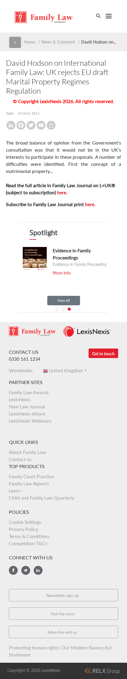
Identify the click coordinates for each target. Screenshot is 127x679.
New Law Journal (27, 406)
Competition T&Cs (28, 543)
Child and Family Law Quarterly (41, 497)
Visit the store (62, 613)
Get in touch (103, 353)
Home (29, 41)
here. (62, 192)
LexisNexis (19, 399)
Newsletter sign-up (62, 595)
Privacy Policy (23, 529)
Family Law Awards (29, 392)
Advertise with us (62, 632)
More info (55, 272)
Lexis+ (15, 490)
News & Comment (58, 41)
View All (63, 300)
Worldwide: (23, 370)
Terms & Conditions (29, 536)
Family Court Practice (31, 476)
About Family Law (27, 452)
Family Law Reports (29, 483)
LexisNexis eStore (27, 413)
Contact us (20, 459)
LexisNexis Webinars (30, 420)
